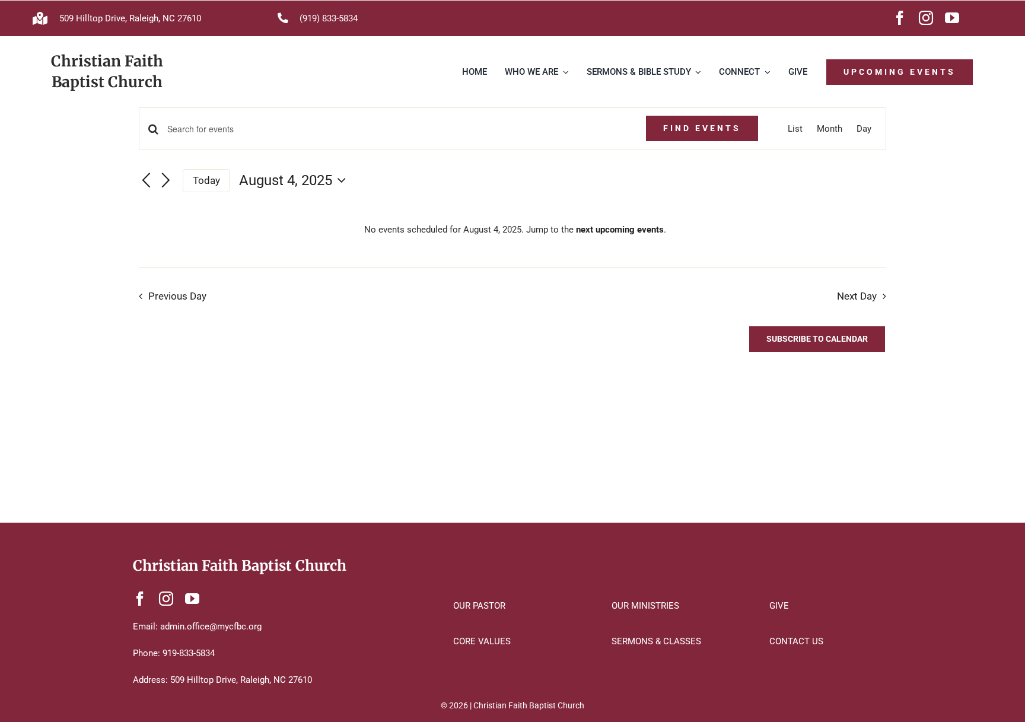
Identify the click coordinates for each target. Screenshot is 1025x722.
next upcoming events (620, 229)
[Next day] (166, 181)
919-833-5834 (189, 653)
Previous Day (177, 296)
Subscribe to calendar (817, 338)
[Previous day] (146, 181)
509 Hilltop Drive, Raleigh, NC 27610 (130, 18)
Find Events (702, 128)
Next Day (857, 296)
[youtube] (952, 18)
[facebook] (900, 18)
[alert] (515, 229)
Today (206, 180)
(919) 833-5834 (329, 18)
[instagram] (926, 18)
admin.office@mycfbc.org (211, 626)
